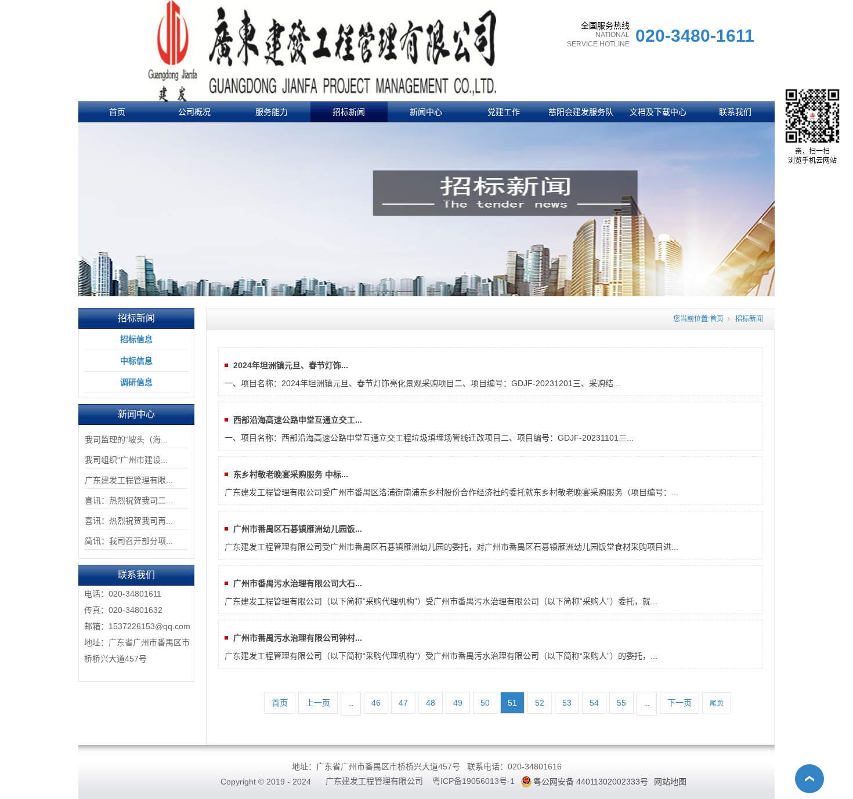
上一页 (318, 702)
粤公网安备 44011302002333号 (590, 781)
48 (430, 702)
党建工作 (503, 112)
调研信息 (136, 382)
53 (567, 702)
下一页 (679, 702)
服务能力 (271, 112)
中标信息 (136, 360)
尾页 (717, 703)
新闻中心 (426, 112)
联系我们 (735, 112)
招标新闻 (348, 112)
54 (594, 702)
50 (485, 702)
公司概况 (194, 112)
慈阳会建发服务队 (580, 112)
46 (376, 702)
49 (457, 702)
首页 (117, 112)
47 (403, 702)
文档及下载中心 (658, 112)
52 (539, 702)
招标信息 (136, 339)
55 (621, 702)
